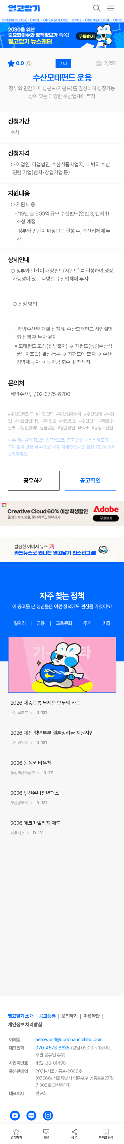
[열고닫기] (24, 8)
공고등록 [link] (47, 1016)
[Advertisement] (62, 932)
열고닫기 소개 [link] (20, 1016)
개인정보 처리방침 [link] (25, 1025)
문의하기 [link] (69, 1016)
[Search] (97, 8)
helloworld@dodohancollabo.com (68, 1039)
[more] (111, 8)
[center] (62, 514)
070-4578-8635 (52, 1047)
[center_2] (62, 549)
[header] (62, 35)
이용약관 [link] (91, 1016)
